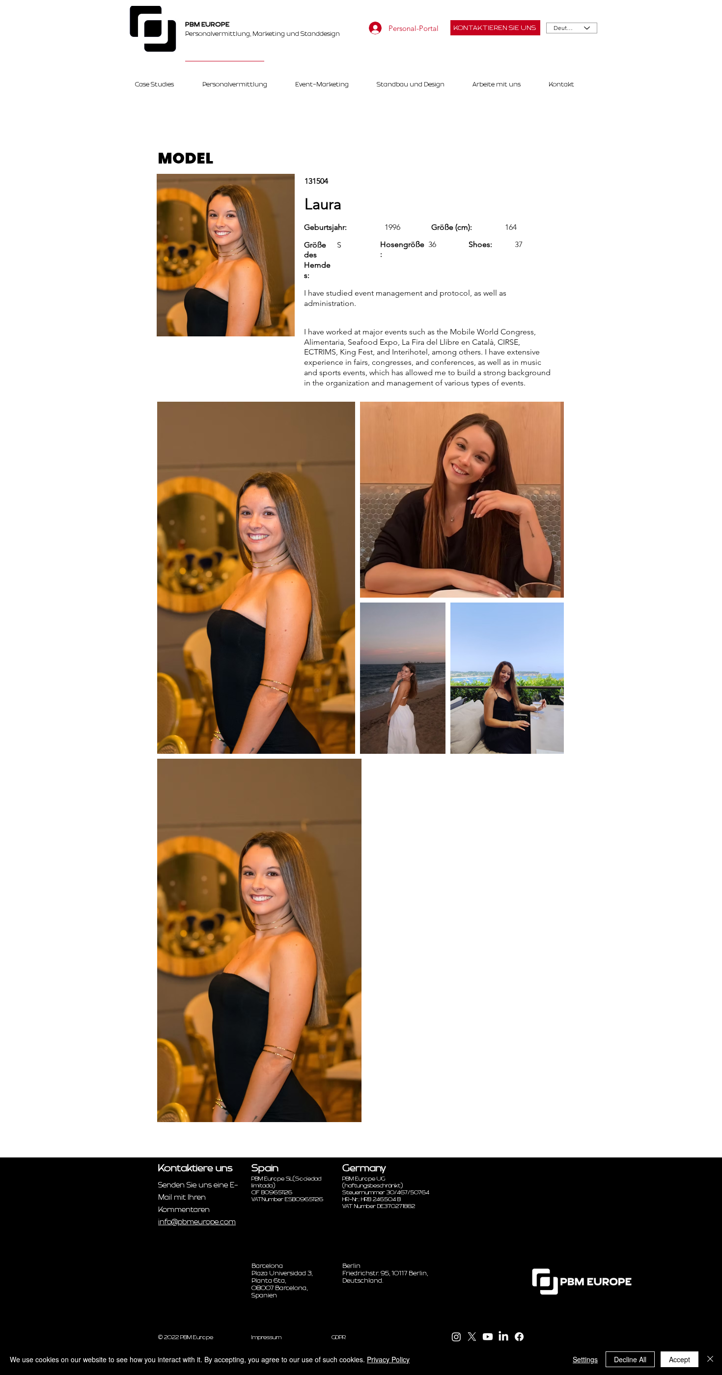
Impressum (266, 1337)
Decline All (630, 1359)
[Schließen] (710, 1359)
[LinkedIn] (503, 1337)
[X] (472, 1337)
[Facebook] (519, 1337)
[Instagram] (456, 1337)
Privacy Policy (388, 1359)
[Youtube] (488, 1337)
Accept (679, 1359)
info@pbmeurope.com (197, 1222)
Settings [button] (585, 1359)
